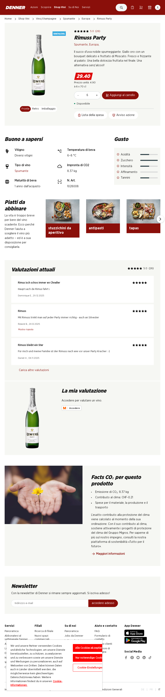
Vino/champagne (46, 18)
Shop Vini (60, 7)
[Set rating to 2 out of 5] (78, 31)
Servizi (86, 7)
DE (142, 689)
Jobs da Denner (74, 635)
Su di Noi (73, 7)
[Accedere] (157, 7)
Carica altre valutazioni (34, 370)
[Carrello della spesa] (141, 7)
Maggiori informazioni (110, 553)
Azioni (34, 7)
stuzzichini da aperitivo (59, 230)
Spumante (69, 18)
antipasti (96, 228)
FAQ (97, 631)
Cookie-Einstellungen (90, 667)
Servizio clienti (103, 643)
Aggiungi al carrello (122, 95)
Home (8, 18)
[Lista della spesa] (132, 7)
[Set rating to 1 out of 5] (75, 31)
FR (151, 689)
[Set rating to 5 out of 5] (87, 31)
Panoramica (12, 631)
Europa (86, 18)
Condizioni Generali (110, 689)
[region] (54, 665)
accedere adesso (103, 603)
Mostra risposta (25, 329)
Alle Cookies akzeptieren (90, 648)
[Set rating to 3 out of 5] (81, 31)
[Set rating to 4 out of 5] (84, 31)
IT (159, 689)
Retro (35, 108)
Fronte (25, 108)
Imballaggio (49, 108)
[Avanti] (160, 219)
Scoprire (46, 7)
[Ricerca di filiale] (149, 7)
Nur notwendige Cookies (90, 658)
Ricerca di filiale (44, 631)
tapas (134, 228)
